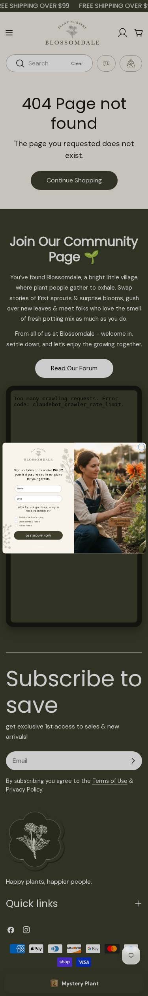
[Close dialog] (141, 447)
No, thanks (38, 546)
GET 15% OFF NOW (38, 535)
